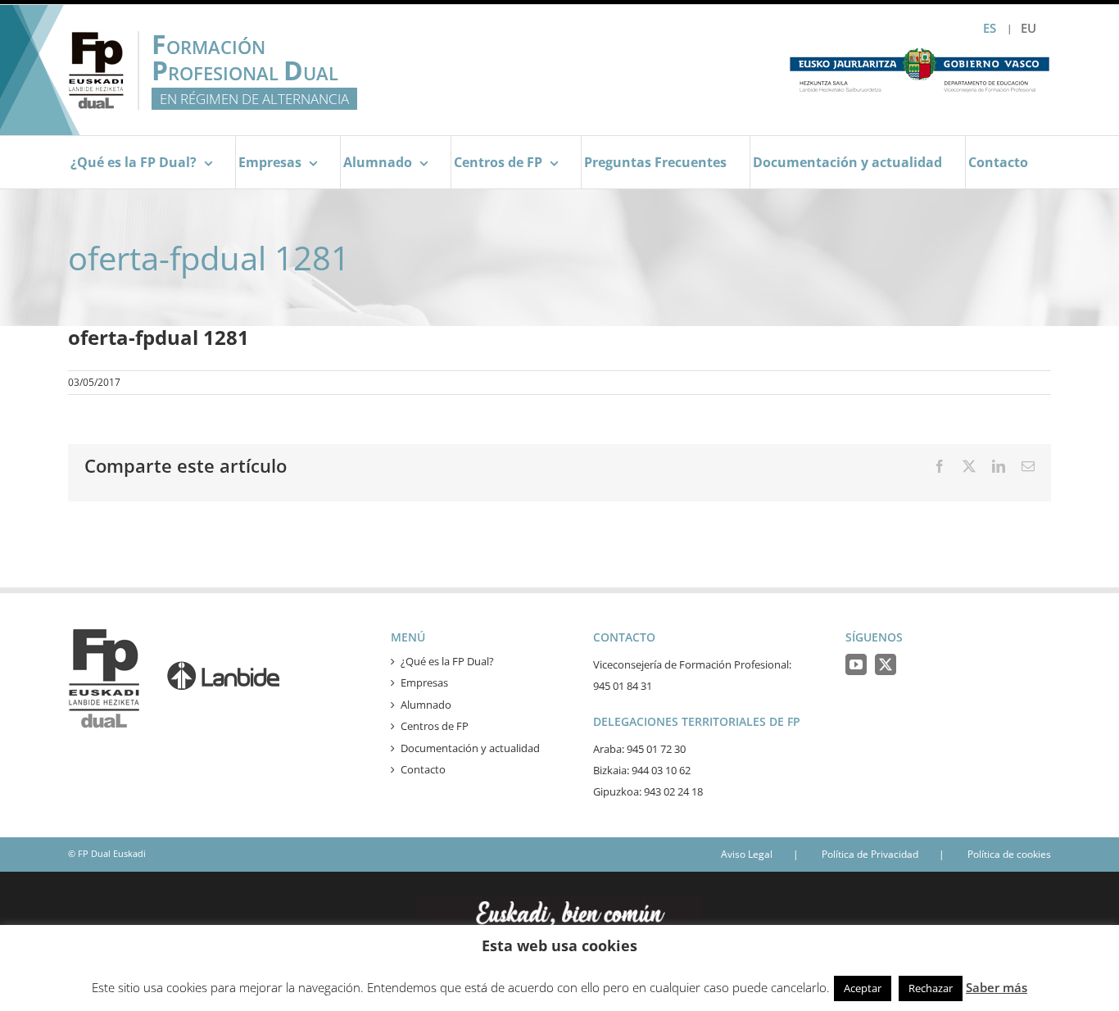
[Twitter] (885, 664)
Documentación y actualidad (470, 748)
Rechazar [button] (930, 988)
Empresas (424, 682)
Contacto (423, 769)
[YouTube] (856, 664)
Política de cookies (1009, 854)
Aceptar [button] (862, 988)
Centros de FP (435, 726)
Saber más (996, 987)
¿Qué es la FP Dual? (447, 661)
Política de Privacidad (870, 854)
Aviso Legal (746, 854)
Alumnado (426, 704)
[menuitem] (1028, 28)
